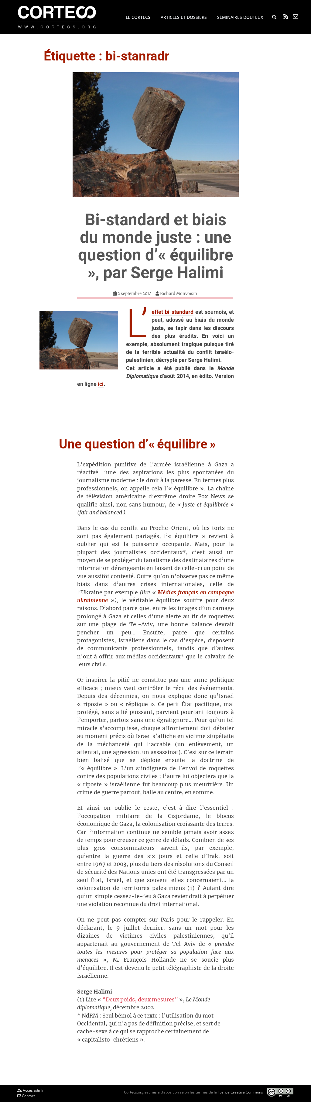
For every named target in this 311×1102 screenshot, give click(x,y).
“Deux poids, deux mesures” (140, 999)
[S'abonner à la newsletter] (295, 16)
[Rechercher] (274, 17)
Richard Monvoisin (178, 293)
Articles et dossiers (184, 17)
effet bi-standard (172, 312)
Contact (28, 1095)
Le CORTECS (138, 17)
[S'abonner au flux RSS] (285, 16)
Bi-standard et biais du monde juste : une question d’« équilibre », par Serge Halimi (155, 246)
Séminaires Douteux (240, 17)
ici (101, 384)
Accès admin (33, 1090)
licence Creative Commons (240, 1092)
